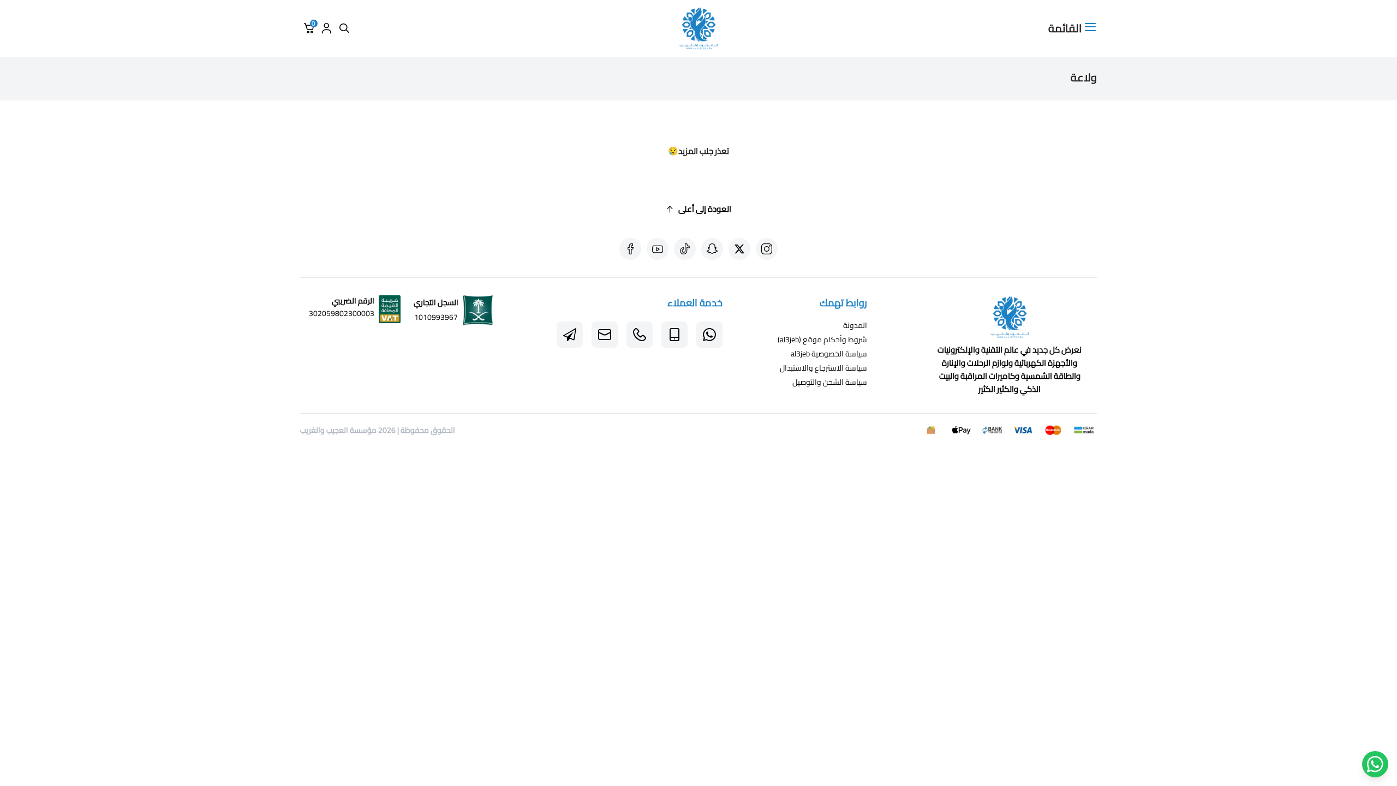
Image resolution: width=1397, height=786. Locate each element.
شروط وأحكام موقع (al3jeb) (822, 339)
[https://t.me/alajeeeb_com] (570, 334)
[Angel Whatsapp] (1375, 764)
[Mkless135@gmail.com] (605, 334)
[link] (1009, 319)
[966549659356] (639, 334)
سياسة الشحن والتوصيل (829, 382)
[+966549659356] (709, 334)
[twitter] (739, 249)
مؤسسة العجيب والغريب (338, 430)
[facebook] (630, 249)
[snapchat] (712, 249)
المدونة (855, 325)
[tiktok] (685, 249)
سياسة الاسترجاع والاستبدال (823, 368)
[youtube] (657, 249)
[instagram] (767, 249)
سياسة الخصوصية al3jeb (829, 354)
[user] (326, 28)
